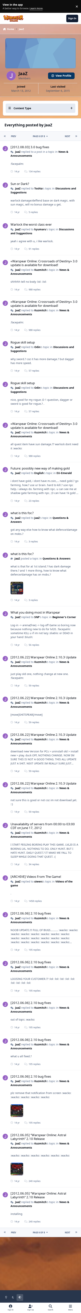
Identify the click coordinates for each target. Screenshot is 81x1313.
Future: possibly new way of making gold (40, 468)
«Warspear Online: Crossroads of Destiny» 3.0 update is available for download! (44, 263)
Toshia (38, 188)
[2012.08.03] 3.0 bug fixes (30, 147)
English (39, 473)
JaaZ (18, 151)
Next (67, 136)
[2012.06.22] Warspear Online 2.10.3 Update (43, 657)
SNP (37, 617)
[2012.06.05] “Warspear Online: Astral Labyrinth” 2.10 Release (38, 1137)
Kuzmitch (40, 270)
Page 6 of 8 (39, 136)
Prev (13, 136)
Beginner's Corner (64, 617)
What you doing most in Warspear (35, 612)
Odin (37, 347)
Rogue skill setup (23, 342)
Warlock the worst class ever (31, 224)
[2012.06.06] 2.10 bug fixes (31, 913)
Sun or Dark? (20, 184)
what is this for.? (22, 513)
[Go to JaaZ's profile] (5, 148)
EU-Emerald (64, 473)
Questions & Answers (56, 558)
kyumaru (40, 229)
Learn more (7, 6)
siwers (38, 881)
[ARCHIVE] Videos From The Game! (36, 876)
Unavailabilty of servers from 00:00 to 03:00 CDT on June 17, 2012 (43, 826)
